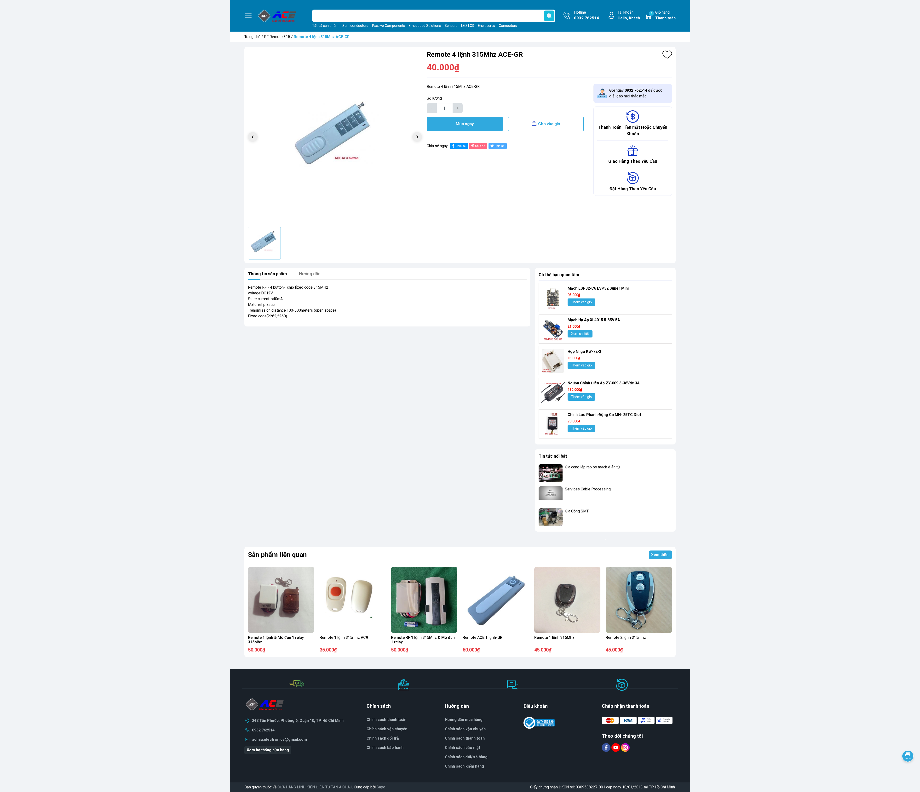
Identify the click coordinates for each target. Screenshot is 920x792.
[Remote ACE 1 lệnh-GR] (496, 600)
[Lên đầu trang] (907, 769)
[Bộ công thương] (539, 722)
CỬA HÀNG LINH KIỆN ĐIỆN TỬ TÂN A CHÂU (314, 787)
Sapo (381, 787)
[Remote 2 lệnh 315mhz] (639, 600)
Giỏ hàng (663, 15)
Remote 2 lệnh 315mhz (626, 637)
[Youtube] (616, 747)
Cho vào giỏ (549, 123)
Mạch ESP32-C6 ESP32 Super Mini (598, 288)
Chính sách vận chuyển (387, 729)
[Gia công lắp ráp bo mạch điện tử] (551, 473)
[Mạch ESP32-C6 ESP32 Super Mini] (553, 297)
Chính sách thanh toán (465, 738)
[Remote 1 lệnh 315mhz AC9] (353, 600)
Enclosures (486, 26)
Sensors (451, 26)
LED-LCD (467, 26)
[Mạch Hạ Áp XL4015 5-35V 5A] (553, 329)
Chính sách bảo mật (462, 747)
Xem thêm (660, 554)
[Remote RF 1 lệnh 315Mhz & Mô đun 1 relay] (424, 600)
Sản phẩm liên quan (277, 555)
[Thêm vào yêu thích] (667, 54)
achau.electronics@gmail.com (279, 739)
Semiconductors (355, 26)
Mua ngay (465, 123)
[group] (335, 137)
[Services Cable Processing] (551, 495)
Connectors (508, 26)
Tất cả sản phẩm (325, 26)
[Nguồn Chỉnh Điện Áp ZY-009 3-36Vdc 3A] (553, 392)
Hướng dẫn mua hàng (464, 719)
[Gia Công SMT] (551, 517)
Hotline (586, 15)
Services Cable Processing (588, 489)
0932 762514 (263, 730)
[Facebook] (606, 747)
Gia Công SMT (577, 511)
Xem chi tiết (580, 334)
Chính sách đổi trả (383, 738)
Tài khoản (629, 15)
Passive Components (388, 26)
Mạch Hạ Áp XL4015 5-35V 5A (594, 320)
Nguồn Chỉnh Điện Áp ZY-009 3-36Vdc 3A (604, 383)
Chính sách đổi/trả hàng (466, 757)
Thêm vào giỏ (581, 302)
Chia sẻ (461, 146)
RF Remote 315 (277, 36)
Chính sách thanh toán (386, 719)
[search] (549, 16)
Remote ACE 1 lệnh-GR (482, 637)
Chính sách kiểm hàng (464, 766)
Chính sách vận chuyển (465, 729)
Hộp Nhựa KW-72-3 (584, 351)
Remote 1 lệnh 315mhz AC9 (344, 637)
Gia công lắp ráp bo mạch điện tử (592, 467)
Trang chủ (252, 36)
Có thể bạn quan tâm (559, 274)
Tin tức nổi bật (553, 456)
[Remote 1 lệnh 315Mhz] (567, 600)
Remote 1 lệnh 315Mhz (554, 637)
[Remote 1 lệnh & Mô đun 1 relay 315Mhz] (281, 600)
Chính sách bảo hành (385, 747)
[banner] (605, 539)
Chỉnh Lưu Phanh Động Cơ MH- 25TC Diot (604, 414)
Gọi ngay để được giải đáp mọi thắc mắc (635, 93)
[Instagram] (625, 747)
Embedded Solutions (425, 26)
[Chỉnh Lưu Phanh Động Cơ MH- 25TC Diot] (553, 424)
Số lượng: (435, 98)
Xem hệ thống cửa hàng (268, 750)
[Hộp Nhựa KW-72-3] (553, 361)
